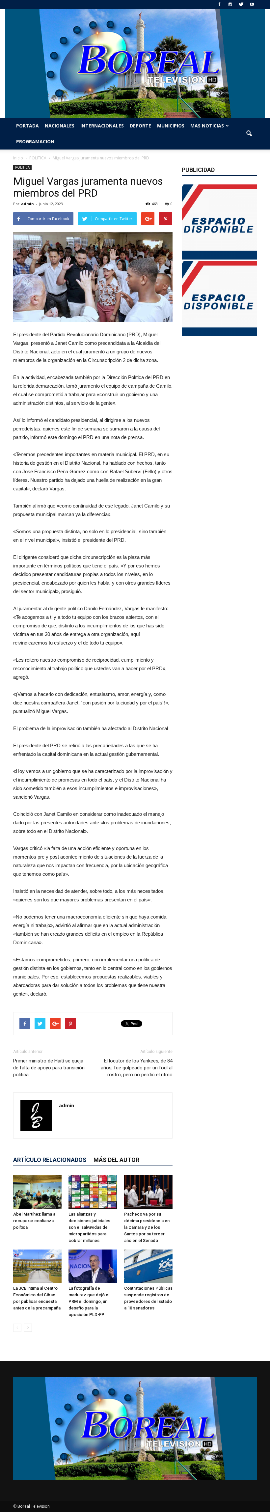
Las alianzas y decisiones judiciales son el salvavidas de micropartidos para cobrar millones (89, 1227)
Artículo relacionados (50, 1159)
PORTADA (27, 126)
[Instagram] (230, 4)
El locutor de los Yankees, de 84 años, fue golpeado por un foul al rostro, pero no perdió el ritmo (137, 1068)
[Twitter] (241, 4)
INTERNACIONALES (102, 126)
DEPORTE (140, 126)
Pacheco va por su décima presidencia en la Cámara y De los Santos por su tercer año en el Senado (147, 1227)
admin (27, 203)
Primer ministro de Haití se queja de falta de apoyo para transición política (49, 1068)
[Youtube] (252, 4)
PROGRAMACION (35, 141)
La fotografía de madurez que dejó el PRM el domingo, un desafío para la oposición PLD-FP (88, 1301)
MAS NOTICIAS (207, 126)
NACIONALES (59, 126)
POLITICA (22, 167)
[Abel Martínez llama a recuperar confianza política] (37, 1191)
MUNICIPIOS (170, 126)
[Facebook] (219, 4)
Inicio (18, 158)
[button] (249, 134)
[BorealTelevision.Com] (135, 63)
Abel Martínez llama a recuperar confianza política (34, 1221)
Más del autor (116, 1159)
